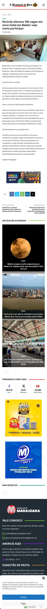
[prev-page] (3, 371)
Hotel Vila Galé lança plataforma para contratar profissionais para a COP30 (36, 210)
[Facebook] (11, 194)
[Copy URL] (32, 194)
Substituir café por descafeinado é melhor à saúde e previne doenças (11, 209)
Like (9, 385)
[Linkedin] (27, 194)
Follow (23, 385)
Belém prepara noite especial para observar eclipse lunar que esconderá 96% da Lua (23, 266)
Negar (23, 603)
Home (4, 15)
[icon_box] (16, 533)
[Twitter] (17, 194)
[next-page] (7, 371)
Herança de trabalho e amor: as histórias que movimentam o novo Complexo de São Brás (23, 361)
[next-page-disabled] (7, 492)
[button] (43, 578)
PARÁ (9, 15)
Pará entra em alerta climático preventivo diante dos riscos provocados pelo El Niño (23, 315)
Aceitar (23, 597)
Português (31, 607)
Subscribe (37, 385)
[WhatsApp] (22, 194)
